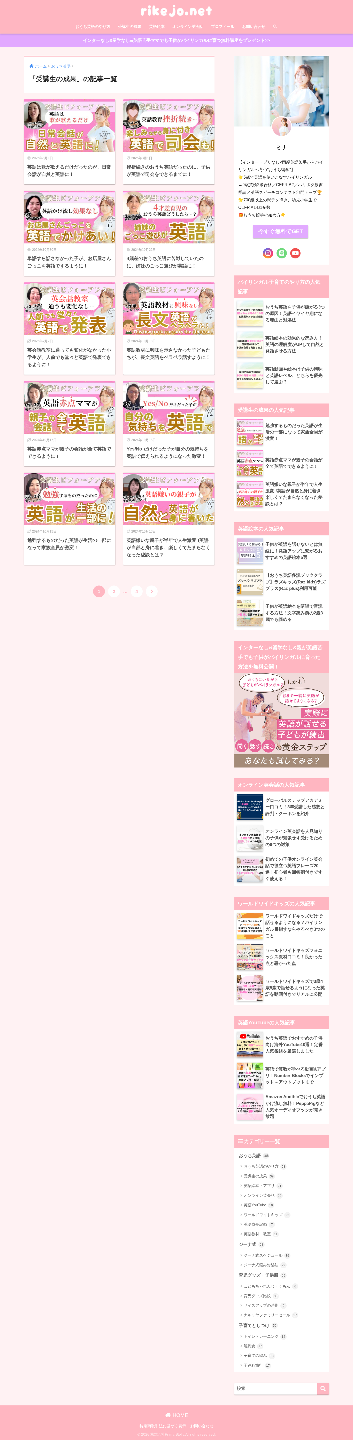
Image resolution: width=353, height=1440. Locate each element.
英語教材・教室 (261, 1234)
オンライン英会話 (187, 26)
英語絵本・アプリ (262, 1185)
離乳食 (253, 1346)
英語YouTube (258, 1205)
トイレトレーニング (264, 1336)
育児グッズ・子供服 (262, 1275)
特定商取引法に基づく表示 (163, 1426)
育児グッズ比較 (261, 1296)
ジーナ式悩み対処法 (264, 1265)
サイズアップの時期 (264, 1305)
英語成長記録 (258, 1224)
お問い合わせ (253, 26)
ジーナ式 (251, 1244)
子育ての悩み (259, 1355)
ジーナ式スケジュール (266, 1255)
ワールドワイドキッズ (266, 1215)
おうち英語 (254, 1155)
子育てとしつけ (258, 1325)
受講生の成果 (129, 26)
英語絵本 (157, 26)
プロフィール (222, 26)
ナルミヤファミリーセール (270, 1315)
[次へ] (152, 591)
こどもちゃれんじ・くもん (270, 1286)
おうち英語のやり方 (92, 26)
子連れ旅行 (257, 1365)
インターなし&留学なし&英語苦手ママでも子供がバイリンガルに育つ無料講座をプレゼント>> (176, 40)
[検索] (323, 1389)
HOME (179, 1415)
